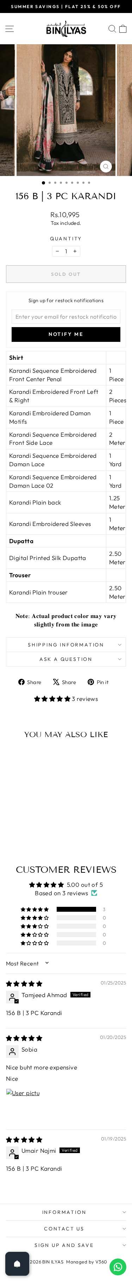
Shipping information (66, 645)
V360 (101, 1261)
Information (64, 1212)
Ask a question (66, 659)
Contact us (64, 1228)
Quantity (66, 238)
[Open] (17, 1264)
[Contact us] (117, 1267)
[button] (53, 698)
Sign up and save (64, 1245)
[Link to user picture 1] (23, 1105)
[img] (24, 983)
